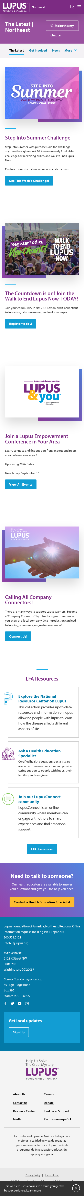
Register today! (20, 324)
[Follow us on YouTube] (19, 1004)
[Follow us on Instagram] (27, 1004)
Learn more (33, 1190)
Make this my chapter (62, 27)
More (68, 50)
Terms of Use (52, 1175)
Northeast (38, 7)
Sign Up (19, 1032)
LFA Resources (42, 849)
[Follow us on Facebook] (5, 1004)
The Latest (16, 50)
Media (17, 1119)
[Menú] (79, 7)
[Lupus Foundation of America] (15, 7)
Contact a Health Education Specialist (42, 902)
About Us (19, 1094)
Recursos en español (57, 1119)
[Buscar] (72, 7)
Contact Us (20, 1103)
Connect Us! (18, 636)
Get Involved (38, 50)
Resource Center (24, 1111)
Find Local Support (56, 1111)
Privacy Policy (32, 1175)
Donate (49, 1103)
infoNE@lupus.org (16, 943)
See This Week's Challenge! (29, 181)
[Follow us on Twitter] (12, 1004)
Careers (49, 1094)
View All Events (20, 484)
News (56, 50)
